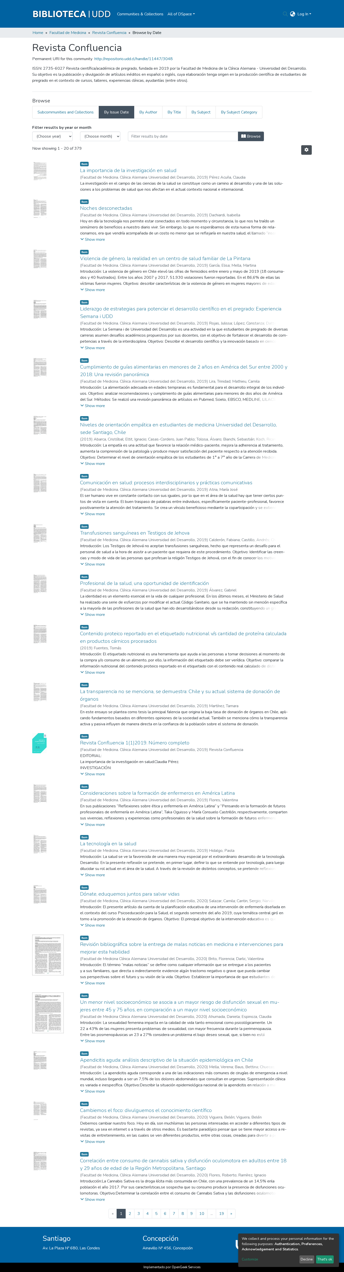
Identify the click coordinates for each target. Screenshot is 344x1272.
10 (201, 1213)
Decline (307, 1259)
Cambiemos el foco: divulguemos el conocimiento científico (146, 1110)
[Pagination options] (306, 150)
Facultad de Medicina (67, 32)
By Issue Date (116, 112)
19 (221, 1213)
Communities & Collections (140, 14)
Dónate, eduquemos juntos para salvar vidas (130, 894)
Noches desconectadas (106, 208)
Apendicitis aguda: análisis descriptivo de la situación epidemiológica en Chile (166, 1060)
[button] (293, 14)
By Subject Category (239, 112)
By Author (148, 112)
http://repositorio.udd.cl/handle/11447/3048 (133, 59)
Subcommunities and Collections (66, 112)
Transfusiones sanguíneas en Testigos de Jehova (135, 533)
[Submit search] (285, 14)
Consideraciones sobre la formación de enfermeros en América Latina (157, 793)
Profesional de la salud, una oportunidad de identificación (144, 583)
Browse (253, 136)
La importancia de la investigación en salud (128, 170)
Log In (302, 14)
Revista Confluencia (109, 32)
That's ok (324, 1259)
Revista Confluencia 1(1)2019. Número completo (134, 742)
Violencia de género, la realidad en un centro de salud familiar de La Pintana (165, 258)
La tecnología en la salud (108, 843)
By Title (174, 112)
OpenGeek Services (186, 1267)
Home (37, 32)
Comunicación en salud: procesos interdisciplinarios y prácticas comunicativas (166, 482)
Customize (250, 1259)
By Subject (201, 112)
